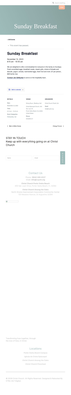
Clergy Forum (57, 126)
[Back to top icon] (63, 391)
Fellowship (10, 117)
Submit (62, 158)
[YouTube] (17, 388)
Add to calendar (16, 89)
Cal (15, 117)
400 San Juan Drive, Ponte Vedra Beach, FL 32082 (35, 186)
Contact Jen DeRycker (15, 78)
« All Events (11, 40)
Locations (36, 348)
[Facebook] (10, 388)
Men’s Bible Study (15, 126)
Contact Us (35, 173)
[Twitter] (14, 388)
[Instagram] (20, 388)
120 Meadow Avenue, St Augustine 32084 (35, 194)
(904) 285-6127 (39, 177)
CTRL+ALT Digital (13, 381)
